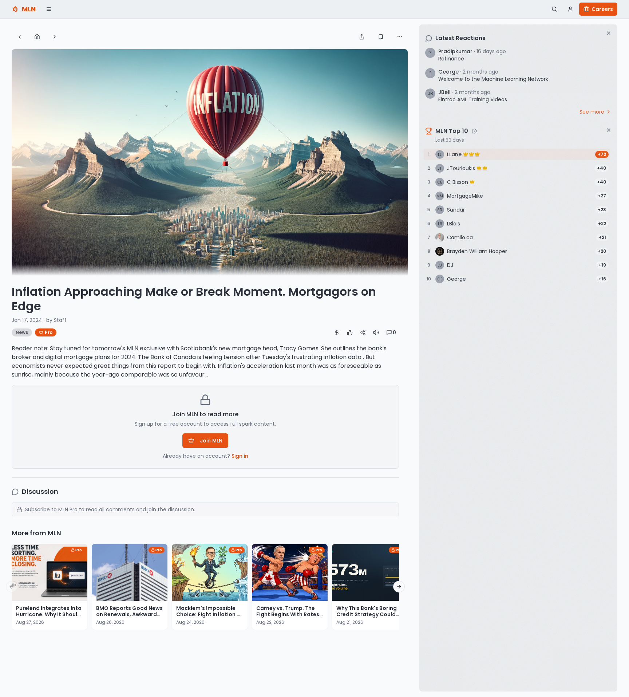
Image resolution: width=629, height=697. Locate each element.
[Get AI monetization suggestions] (337, 332)
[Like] (350, 332)
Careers (602, 9)
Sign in (240, 456)
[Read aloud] (376, 332)
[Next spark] (55, 37)
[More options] (400, 37)
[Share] (362, 37)
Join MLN (211, 440)
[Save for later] (381, 37)
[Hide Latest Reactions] (608, 33)
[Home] (37, 37)
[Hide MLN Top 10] (608, 130)
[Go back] (20, 37)
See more (591, 111)
